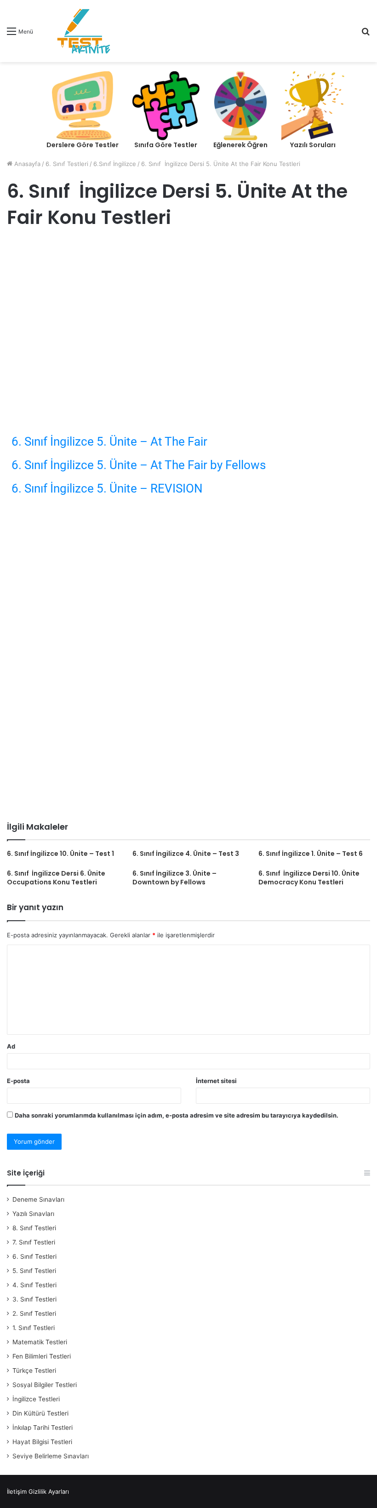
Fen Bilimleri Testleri (41, 1356)
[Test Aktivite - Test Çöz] (83, 31)
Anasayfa (26, 163)
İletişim (17, 1491)
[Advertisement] (188, 311)
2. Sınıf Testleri (34, 1313)
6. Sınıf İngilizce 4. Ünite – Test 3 (185, 853)
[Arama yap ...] (365, 34)
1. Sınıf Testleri (33, 1327)
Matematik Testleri (39, 1342)
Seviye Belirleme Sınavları (50, 1456)
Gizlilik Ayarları (49, 1491)
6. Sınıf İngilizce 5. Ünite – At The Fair (109, 441)
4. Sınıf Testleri (34, 1285)
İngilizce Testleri (36, 1399)
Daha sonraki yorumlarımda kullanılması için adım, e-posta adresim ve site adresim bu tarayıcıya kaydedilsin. (176, 1115)
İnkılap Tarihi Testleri (42, 1427)
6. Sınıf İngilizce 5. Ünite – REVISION (107, 488)
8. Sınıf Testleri (34, 1228)
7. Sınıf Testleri (33, 1242)
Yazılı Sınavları (33, 1213)
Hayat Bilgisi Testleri (42, 1441)
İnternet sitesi (216, 1080)
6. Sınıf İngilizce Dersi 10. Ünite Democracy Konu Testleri (309, 878)
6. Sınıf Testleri (67, 163)
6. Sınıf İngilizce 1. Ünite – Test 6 (310, 853)
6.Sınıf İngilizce (114, 163)
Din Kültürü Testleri (40, 1413)
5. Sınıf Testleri (34, 1270)
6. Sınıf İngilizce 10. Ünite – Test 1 (60, 853)
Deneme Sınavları (38, 1199)
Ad (11, 1046)
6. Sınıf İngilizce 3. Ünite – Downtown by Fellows (174, 878)
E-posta (18, 1080)
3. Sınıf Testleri (34, 1299)
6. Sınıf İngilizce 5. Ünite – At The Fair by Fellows (138, 465)
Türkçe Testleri (34, 1370)
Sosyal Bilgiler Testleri (44, 1384)
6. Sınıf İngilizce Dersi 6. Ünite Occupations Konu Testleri (56, 878)
